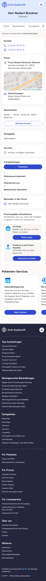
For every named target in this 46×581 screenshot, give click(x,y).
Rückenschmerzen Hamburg (13, 403)
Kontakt (5, 535)
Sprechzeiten (19, 26)
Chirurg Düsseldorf (9, 363)
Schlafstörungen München (12, 389)
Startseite (5, 33)
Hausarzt (5, 429)
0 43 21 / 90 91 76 (16, 50)
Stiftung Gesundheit (10, 525)
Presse (4, 532)
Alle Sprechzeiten (23, 123)
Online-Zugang (8, 485)
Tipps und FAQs (8, 459)
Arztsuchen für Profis (10, 513)
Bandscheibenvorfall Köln (12, 393)
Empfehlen (23, 167)
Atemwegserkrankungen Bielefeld (15, 400)
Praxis (6, 26)
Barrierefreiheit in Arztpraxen (13, 462)
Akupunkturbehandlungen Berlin (14, 386)
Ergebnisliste (16, 33)
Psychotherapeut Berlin (11, 356)
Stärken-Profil (7, 488)
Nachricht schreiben (27, 258)
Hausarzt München (9, 346)
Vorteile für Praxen (9, 474)
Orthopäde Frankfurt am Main (14, 367)
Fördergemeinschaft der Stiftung (15, 528)
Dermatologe (7, 439)
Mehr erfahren (20, 312)
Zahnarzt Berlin (8, 349)
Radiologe (6, 418)
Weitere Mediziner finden (12, 370)
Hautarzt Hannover (9, 360)
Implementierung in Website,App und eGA (13, 508)
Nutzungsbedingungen (11, 554)
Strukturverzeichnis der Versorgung (16, 504)
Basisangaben (7, 481)
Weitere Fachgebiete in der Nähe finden (17, 443)
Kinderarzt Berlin (8, 353)
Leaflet (26, 89)
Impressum (6, 547)
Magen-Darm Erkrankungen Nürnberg (17, 382)
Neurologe (6, 422)
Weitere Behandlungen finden (13, 406)
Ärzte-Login (26, 237)
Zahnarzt (5, 425)
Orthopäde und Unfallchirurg (13, 436)
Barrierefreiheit (8, 558)
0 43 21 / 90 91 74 (16, 45)
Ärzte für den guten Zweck (12, 492)
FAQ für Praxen (8, 478)
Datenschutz (7, 551)
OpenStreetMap (36, 89)
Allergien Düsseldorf (10, 396)
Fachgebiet (33, 26)
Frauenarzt (6, 432)
